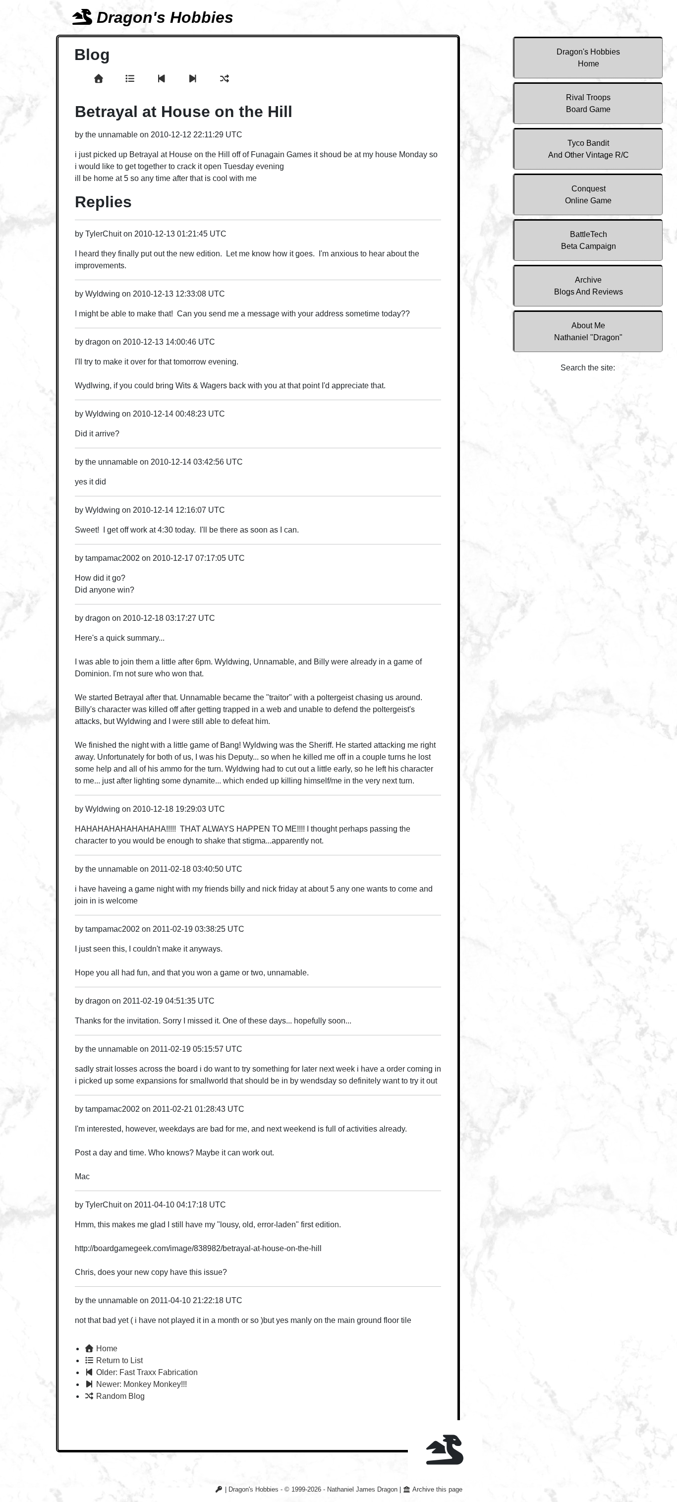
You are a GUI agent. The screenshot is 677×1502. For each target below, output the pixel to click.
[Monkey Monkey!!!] (194, 79)
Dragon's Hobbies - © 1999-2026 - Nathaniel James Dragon (312, 1489)
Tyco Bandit (588, 149)
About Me (588, 331)
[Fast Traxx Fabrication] (163, 79)
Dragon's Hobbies (588, 58)
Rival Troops (588, 103)
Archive (588, 286)
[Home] (100, 79)
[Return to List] (131, 79)
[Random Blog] (224, 79)
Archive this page (436, 1489)
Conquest (588, 194)
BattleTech (588, 240)
